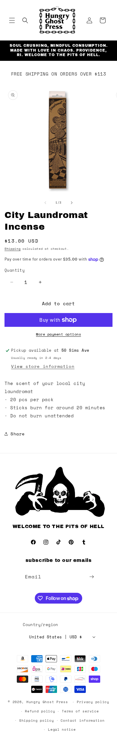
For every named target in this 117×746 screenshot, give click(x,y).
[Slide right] (71, 202)
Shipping (12, 248)
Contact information (82, 720)
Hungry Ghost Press (47, 702)
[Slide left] (45, 202)
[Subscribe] (91, 577)
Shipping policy (36, 720)
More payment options (58, 334)
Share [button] (17, 434)
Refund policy (40, 711)
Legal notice (62, 729)
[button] (12, 20)
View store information (42, 366)
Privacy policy (93, 702)
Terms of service (80, 711)
